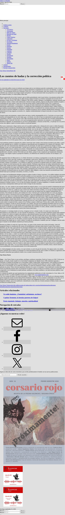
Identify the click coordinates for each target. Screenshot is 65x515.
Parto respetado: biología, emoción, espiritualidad (20, 301)
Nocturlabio (10, 58)
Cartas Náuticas (11, 37)
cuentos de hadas (24, 285)
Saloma (9, 61)
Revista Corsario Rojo (9, 68)
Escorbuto (9, 41)
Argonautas (10, 31)
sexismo (20, 287)
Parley (8, 60)
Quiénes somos (7, 25)
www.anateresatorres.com (41, 274)
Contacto (5, 26)
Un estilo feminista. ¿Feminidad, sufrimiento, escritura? (22, 294)
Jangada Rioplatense (12, 43)
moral (5, 287)
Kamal (8, 45)
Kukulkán (9, 49)
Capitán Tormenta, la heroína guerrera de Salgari (20, 298)
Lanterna (9, 51)
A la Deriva (10, 29)
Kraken (9, 48)
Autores (5, 64)
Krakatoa (9, 46)
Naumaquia (10, 55)
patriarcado (10, 287)
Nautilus (9, 57)
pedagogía (15, 287)
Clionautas (9, 38)
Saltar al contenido (5, 0)
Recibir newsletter (22, 374)
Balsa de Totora (11, 32)
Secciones (6, 28)
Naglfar (9, 54)
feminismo (44, 285)
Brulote (9, 35)
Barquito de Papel (11, 34)
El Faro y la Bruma (12, 40)
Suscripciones (7, 66)
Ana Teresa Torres (5, 70)
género (49, 285)
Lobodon (9, 52)
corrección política (15, 285)
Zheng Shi (9, 63)
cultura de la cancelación (35, 285)
